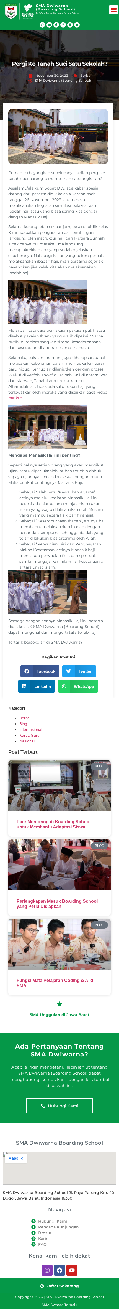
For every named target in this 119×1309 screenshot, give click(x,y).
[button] (113, 9)
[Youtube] (77, 25)
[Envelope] (49, 25)
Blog (23, 723)
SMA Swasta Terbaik (59, 1305)
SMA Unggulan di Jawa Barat (59, 1014)
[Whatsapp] (42, 25)
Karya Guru (29, 735)
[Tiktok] (56, 25)
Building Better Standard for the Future (57, 13)
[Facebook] (70, 25)
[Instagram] (63, 25)
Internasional (30, 729)
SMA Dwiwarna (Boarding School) (55, 7)
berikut (15, 398)
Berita (85, 75)
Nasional (27, 741)
